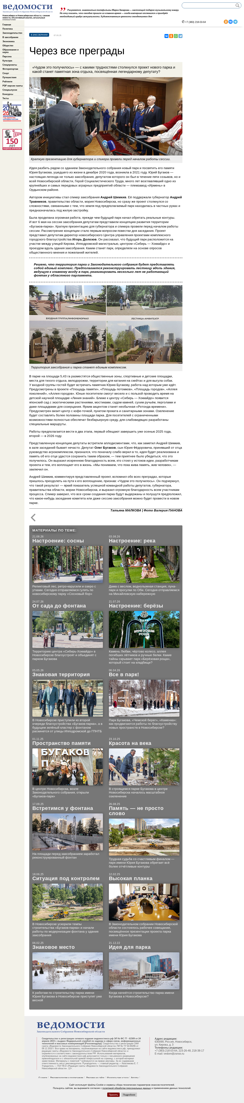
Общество (7, 45)
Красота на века (130, 743)
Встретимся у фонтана (62, 808)
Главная (6, 24)
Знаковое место (53, 947)
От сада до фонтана (59, 605)
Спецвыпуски (9, 90)
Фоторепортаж (10, 69)
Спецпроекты (9, 65)
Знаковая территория (61, 674)
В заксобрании (10, 37)
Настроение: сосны (58, 540)
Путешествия (9, 77)
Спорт (5, 73)
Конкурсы (7, 94)
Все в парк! (124, 674)
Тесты (5, 98)
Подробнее (129, 1094)
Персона (6, 56)
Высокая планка (131, 878)
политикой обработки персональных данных (126, 1088)
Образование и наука (10, 50)
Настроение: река (132, 540)
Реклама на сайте (95, 1077)
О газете (43, 1077)
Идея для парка (130, 947)
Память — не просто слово (136, 811)
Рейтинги (7, 81)
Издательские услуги (117, 1077)
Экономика (8, 41)
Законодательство (12, 33)
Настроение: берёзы (136, 605)
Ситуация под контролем (66, 878)
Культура (7, 60)
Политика (7, 29)
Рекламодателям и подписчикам (66, 1077)
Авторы (134, 1077)
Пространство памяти (61, 743)
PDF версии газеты (12, 85)
